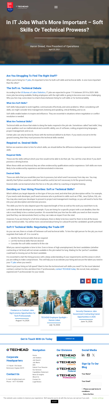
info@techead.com (18, 379)
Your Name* (86, 374)
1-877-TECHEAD (17, 382)
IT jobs (28, 80)
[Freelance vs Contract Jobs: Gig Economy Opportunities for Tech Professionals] (22, 298)
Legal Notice (37, 382)
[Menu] (56, 7)
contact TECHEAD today (65, 269)
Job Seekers (37, 358)
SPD (34, 365)
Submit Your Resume (40, 367)
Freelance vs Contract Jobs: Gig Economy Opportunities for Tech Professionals (22, 313)
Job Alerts (36, 362)
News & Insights (38, 375)
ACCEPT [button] (54, 401)
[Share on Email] (88, 281)
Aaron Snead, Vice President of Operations (54, 46)
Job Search (37, 360)
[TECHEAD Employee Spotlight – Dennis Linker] (54, 302)
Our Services (37, 370)
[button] (70, 338)
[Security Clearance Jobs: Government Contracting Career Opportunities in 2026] (86, 299)
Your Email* (86, 381)
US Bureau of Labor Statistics (33, 92)
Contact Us (36, 379)
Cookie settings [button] (97, 398)
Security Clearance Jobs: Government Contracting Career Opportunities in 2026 (86, 314)
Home (35, 355)
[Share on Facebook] (82, 281)
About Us (36, 377)
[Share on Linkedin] (94, 281)
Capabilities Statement (40, 372)
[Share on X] (100, 281)
